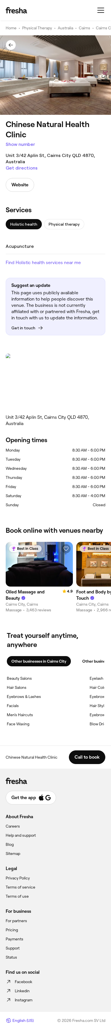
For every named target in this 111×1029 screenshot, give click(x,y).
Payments (14, 939)
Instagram (23, 1000)
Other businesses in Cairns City (38, 661)
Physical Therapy (37, 28)
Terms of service (20, 887)
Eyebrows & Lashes (24, 696)
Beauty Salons (19, 678)
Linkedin (22, 991)
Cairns (84, 28)
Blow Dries (99, 724)
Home (11, 28)
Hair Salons (16, 687)
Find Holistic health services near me (43, 262)
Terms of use (17, 896)
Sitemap (13, 853)
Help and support (21, 835)
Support (13, 948)
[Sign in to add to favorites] (66, 548)
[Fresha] (16, 10)
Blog (10, 844)
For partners (16, 920)
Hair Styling (100, 705)
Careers (13, 826)
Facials (13, 705)
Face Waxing (18, 724)
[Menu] (100, 10)
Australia (65, 28)
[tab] (24, 224)
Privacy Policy (18, 878)
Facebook (23, 981)
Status (11, 957)
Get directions (22, 168)
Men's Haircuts (20, 714)
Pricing (12, 930)
